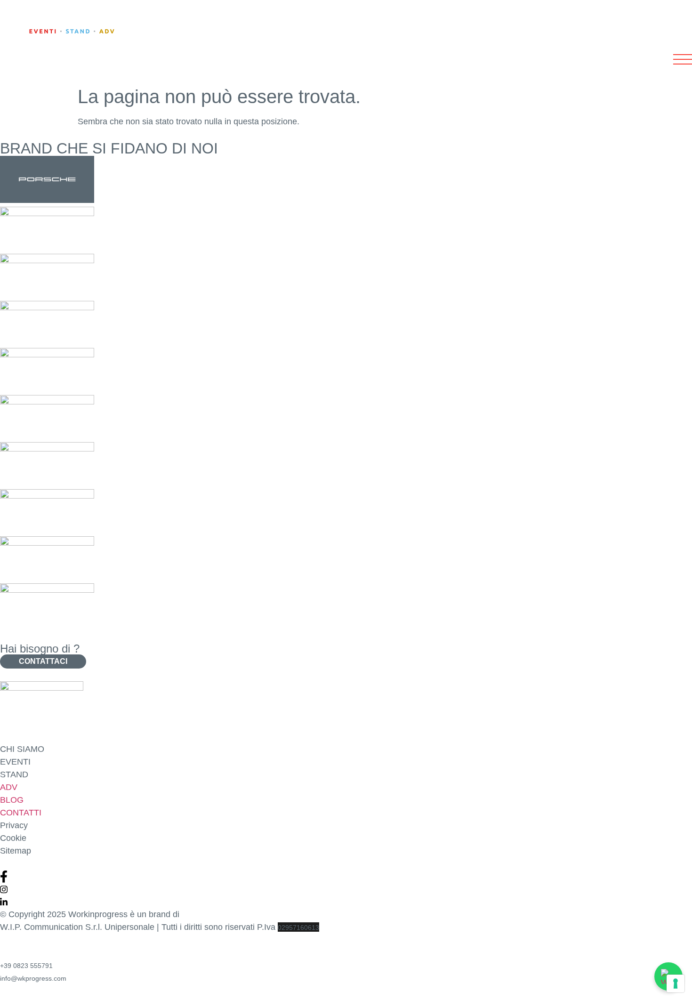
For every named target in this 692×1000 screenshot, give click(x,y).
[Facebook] (346, 876)
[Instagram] (346, 889)
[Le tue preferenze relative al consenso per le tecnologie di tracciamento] (675, 983)
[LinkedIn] (346, 901)
